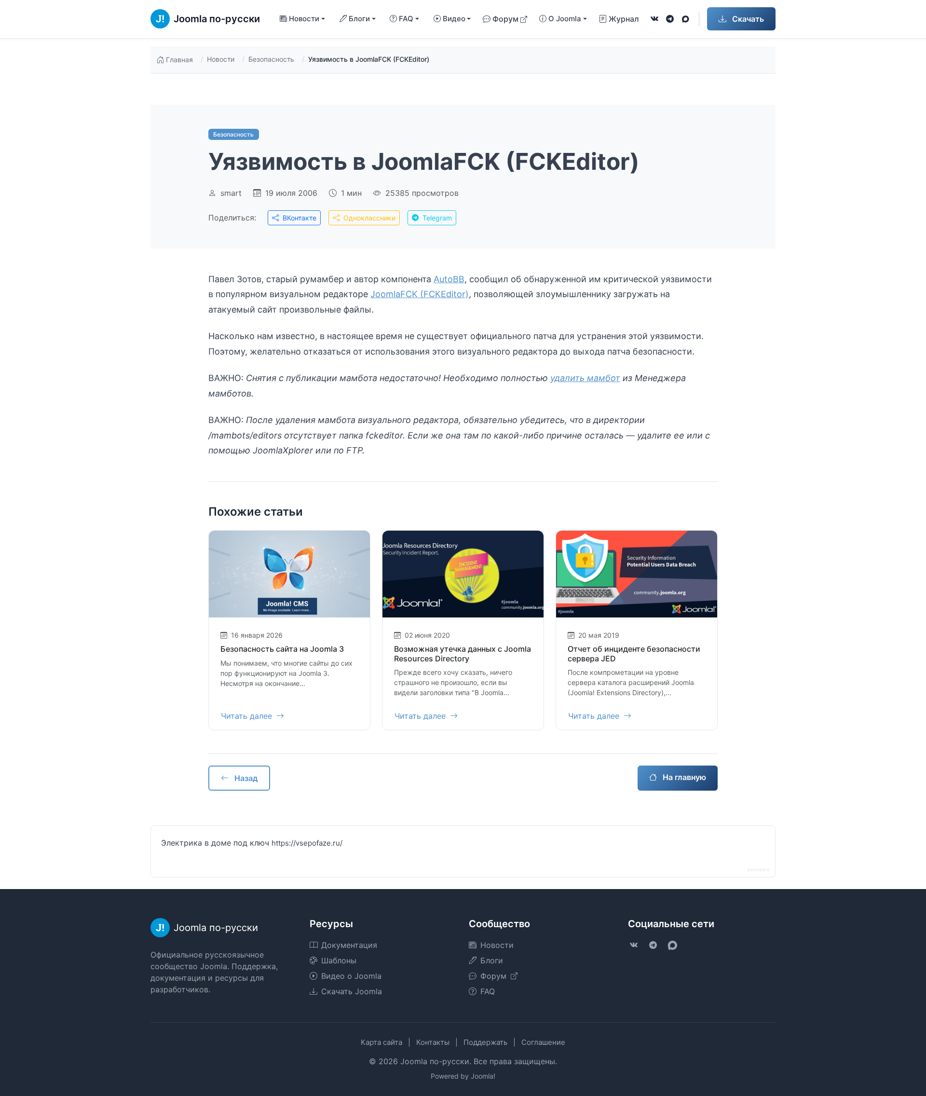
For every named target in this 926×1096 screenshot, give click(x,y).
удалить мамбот (585, 378)
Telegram (436, 218)
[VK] (654, 19)
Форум (505, 19)
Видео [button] (454, 18)
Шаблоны (338, 960)
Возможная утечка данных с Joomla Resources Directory (462, 653)
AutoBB (449, 279)
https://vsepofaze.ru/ (307, 843)
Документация (349, 945)
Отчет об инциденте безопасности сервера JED (634, 653)
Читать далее (247, 716)
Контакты (432, 1042)
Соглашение (543, 1042)
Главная (179, 59)
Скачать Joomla (351, 991)
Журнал (624, 19)
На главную (683, 777)
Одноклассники (368, 218)
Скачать (747, 19)
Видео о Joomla (351, 976)
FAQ (487, 991)
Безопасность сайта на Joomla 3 (282, 649)
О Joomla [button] (564, 18)
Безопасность (271, 59)
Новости (220, 59)
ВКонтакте (298, 218)
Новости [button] (304, 18)
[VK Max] (685, 19)
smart (231, 193)
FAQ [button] (406, 18)
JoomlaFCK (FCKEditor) (419, 294)
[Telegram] (670, 19)
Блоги (491, 960)
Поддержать (485, 1042)
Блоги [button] (359, 18)
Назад (245, 778)
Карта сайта (381, 1042)
